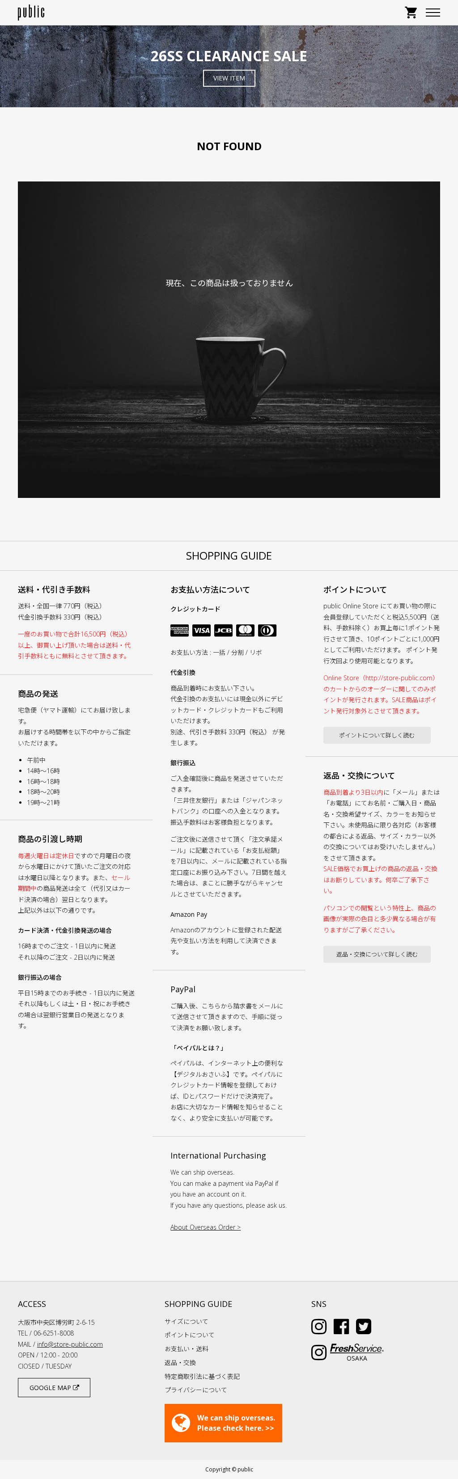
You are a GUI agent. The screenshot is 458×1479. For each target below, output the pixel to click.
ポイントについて (190, 1335)
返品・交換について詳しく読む (377, 954)
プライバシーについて (196, 1390)
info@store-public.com (70, 1344)
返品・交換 (180, 1362)
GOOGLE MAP (51, 1387)
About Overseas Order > (205, 1227)
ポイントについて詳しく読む (377, 735)
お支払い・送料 (186, 1348)
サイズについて (186, 1321)
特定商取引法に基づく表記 (202, 1376)
